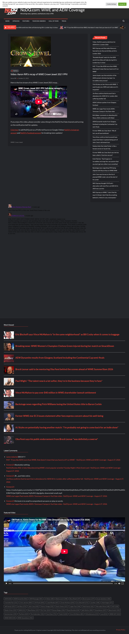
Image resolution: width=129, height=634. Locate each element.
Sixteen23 (10, 465)
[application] (64, 551)
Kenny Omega (47, 606)
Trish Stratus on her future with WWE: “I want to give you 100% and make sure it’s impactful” (105, 86)
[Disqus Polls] (48, 175)
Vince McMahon (77, 614)
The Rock (23, 614)
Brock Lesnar (88, 599)
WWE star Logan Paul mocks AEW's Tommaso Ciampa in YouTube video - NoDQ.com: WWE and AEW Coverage (49, 496)
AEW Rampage (35, 599)
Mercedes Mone (103, 606)
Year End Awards (39, 21)
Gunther (95, 602)
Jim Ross (21, 606)
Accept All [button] (122, 4)
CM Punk (39, 602)
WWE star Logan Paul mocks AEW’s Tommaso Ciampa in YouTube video (104, 110)
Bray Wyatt (75, 599)
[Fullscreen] (123, 583)
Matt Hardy (88, 606)
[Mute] (119, 583)
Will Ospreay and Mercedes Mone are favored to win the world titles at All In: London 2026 (105, 50)
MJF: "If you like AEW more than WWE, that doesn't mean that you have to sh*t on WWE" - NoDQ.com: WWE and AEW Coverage (56, 460)
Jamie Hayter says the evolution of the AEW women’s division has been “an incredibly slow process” (104, 78)
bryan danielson (103, 599)
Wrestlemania (92, 614)
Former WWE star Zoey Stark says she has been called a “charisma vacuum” (106, 154)
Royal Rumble (73, 610)
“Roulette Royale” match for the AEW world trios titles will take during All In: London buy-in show (105, 59)
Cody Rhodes (53, 602)
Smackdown (100, 610)
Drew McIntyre (67, 602)
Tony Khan (51, 614)
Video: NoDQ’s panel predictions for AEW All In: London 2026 (104, 43)
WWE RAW (10, 618)
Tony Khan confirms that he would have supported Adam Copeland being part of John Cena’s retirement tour (105, 139)
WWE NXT (115, 614)
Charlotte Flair (11, 602)
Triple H (63, 614)
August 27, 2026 (114, 460)
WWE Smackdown (25, 618)
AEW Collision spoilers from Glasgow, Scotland (104, 104)
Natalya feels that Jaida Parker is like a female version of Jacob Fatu (104, 147)
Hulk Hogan (107, 602)
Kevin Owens (62, 606)
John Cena (34, 606)
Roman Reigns (58, 610)
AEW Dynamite (20, 599)
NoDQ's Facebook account (30, 133)
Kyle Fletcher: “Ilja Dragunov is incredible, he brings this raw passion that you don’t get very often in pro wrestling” (106, 161)
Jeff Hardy (10, 606)
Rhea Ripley (33, 610)
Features (25, 21)
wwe (104, 614)
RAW (22, 610)
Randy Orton (10, 610)
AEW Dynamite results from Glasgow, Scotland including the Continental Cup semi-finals (105, 124)
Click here (14, 130)
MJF (115, 606)
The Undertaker (37, 614)
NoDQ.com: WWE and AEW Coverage (52, 9)
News (7, 21)
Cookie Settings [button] (111, 4)
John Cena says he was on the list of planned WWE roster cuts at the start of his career (105, 176)
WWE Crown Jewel (17, 142)
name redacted (12, 457)
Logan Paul (75, 606)
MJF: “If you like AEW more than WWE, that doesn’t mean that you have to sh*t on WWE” (73, 27)
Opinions (15, 21)
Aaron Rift (13, 78)
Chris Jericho (26, 602)
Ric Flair (45, 610)
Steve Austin (114, 610)
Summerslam (10, 614)
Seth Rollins (87, 610)
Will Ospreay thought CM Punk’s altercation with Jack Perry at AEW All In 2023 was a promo (105, 185)
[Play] (6, 583)
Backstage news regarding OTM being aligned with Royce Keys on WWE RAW (105, 169)
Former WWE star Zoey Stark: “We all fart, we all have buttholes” (104, 132)
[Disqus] (47, 228)
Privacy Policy (120, 630)
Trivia (64, 21)
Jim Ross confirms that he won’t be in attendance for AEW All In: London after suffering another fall (105, 96)
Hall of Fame (54, 21)
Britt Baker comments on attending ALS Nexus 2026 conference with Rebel (105, 116)
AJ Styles (49, 599)
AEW (8, 599)
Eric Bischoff (82, 602)
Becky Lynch (61, 599)
